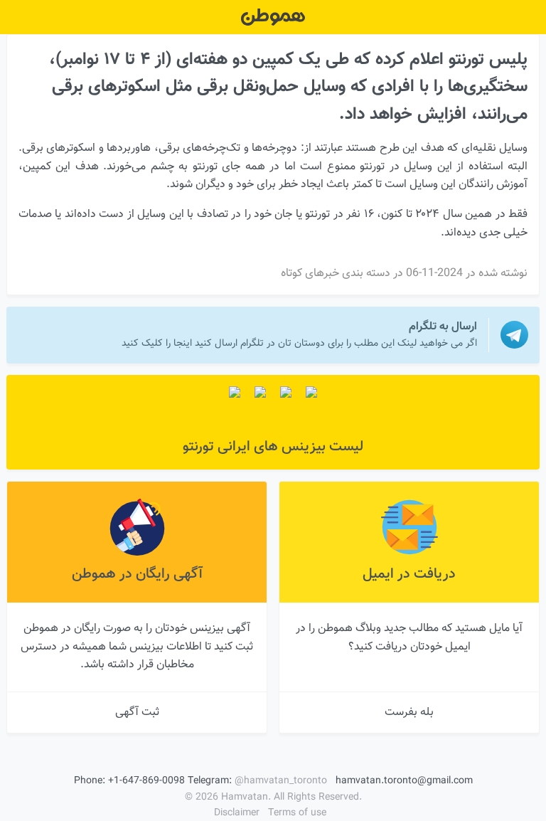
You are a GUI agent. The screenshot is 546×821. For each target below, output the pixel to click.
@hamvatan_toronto (281, 781)
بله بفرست (409, 712)
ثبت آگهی (137, 712)
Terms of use (297, 813)
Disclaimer (236, 813)
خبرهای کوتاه (310, 273)
